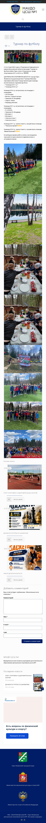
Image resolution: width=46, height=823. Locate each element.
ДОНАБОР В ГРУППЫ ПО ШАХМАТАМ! (16, 533)
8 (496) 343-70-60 (12, 1)
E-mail (6, 624)
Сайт (5, 632)
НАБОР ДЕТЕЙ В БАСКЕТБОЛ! (13, 573)
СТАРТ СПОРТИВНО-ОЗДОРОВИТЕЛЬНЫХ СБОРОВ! (20, 493)
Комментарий (8, 598)
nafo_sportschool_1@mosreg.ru (31, 1)
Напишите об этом (17, 736)
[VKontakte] (21, 820)
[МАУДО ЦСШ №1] (23, 9)
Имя (5, 617)
